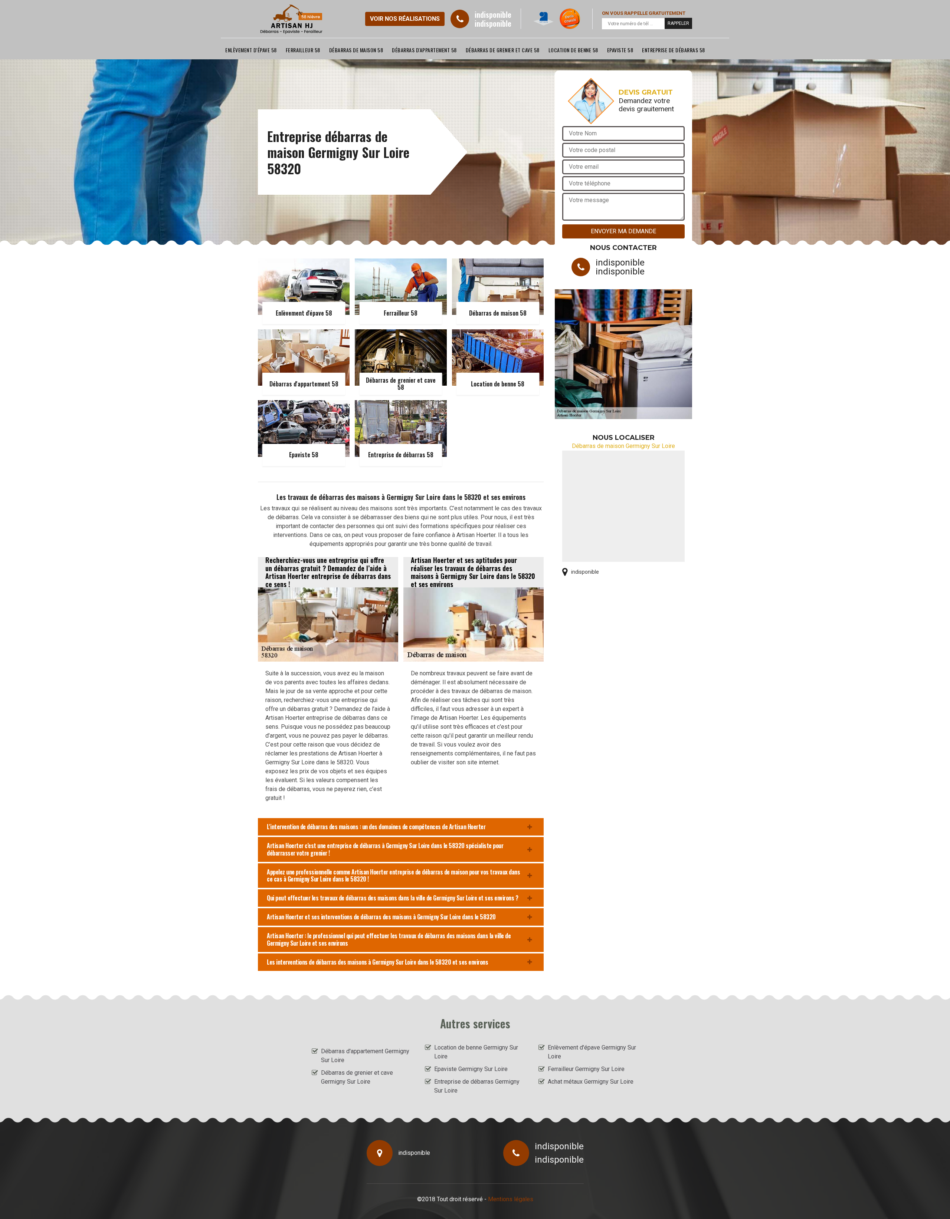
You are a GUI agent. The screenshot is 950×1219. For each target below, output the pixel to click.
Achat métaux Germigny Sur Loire (590, 1081)
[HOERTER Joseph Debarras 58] (291, 19)
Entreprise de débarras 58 (673, 50)
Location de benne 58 (573, 50)
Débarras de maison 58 (356, 50)
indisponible (493, 14)
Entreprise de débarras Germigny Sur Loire (477, 1086)
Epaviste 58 (620, 50)
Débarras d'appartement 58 (424, 50)
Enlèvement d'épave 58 (251, 50)
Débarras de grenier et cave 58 (503, 50)
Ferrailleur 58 (303, 50)
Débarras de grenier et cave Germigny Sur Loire (357, 1077)
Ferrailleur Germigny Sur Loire (586, 1069)
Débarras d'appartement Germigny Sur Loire (365, 1056)
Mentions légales (510, 1199)
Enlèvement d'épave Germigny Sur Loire (592, 1052)
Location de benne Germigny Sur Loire (476, 1052)
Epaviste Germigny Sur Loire (471, 1069)
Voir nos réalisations (405, 18)
